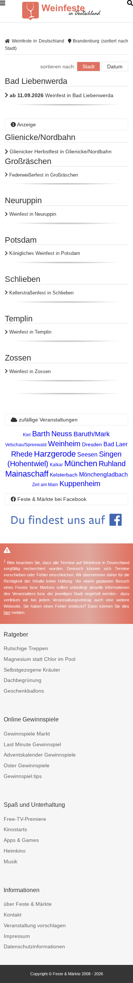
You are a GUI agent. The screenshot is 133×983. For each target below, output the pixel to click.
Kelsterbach (64, 475)
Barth (41, 434)
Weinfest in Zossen (29, 371)
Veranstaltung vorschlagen (35, 925)
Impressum (17, 936)
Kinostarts (15, 829)
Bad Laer (115, 444)
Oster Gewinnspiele (27, 765)
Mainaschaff (26, 473)
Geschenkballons (24, 691)
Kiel (27, 434)
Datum (115, 66)
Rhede (22, 454)
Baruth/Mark (92, 434)
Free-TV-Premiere (25, 819)
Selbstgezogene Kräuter (32, 670)
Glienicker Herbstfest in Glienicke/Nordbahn (60, 151)
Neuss (61, 434)
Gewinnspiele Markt (27, 734)
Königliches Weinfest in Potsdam (44, 253)
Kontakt (12, 915)
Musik (10, 861)
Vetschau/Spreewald (26, 444)
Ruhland (112, 464)
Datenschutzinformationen (34, 946)
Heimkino (14, 851)
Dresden (92, 444)
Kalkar (56, 464)
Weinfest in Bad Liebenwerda (61, 95)
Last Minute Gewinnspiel (32, 744)
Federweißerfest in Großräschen (43, 175)
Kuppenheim (79, 483)
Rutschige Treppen (26, 648)
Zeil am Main (45, 484)
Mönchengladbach (103, 474)
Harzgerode (55, 453)
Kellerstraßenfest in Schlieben (41, 293)
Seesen (87, 454)
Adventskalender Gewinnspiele (40, 755)
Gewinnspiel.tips (23, 776)
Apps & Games (21, 840)
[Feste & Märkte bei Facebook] (66, 531)
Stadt (88, 66)
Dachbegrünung (22, 680)
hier (7, 612)
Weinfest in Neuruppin (32, 214)
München (80, 463)
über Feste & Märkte (28, 904)
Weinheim (64, 444)
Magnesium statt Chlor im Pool (39, 659)
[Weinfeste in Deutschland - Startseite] (74, 11)
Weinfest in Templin (29, 332)
